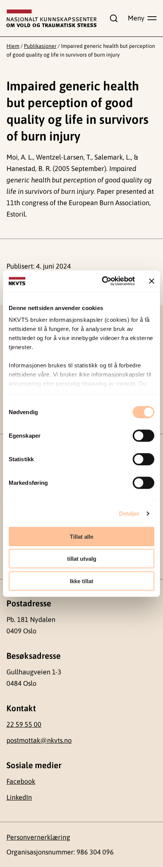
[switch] (143, 435)
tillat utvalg (81, 558)
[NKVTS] (51, 18)
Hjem (12, 46)
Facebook (20, 781)
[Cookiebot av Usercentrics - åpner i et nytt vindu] (102, 281)
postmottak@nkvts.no (39, 740)
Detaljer (129, 513)
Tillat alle (81, 536)
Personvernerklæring (38, 837)
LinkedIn (19, 797)
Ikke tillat (81, 580)
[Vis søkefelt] (112, 18)
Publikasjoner (40, 46)
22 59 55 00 (23, 724)
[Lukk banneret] (151, 281)
